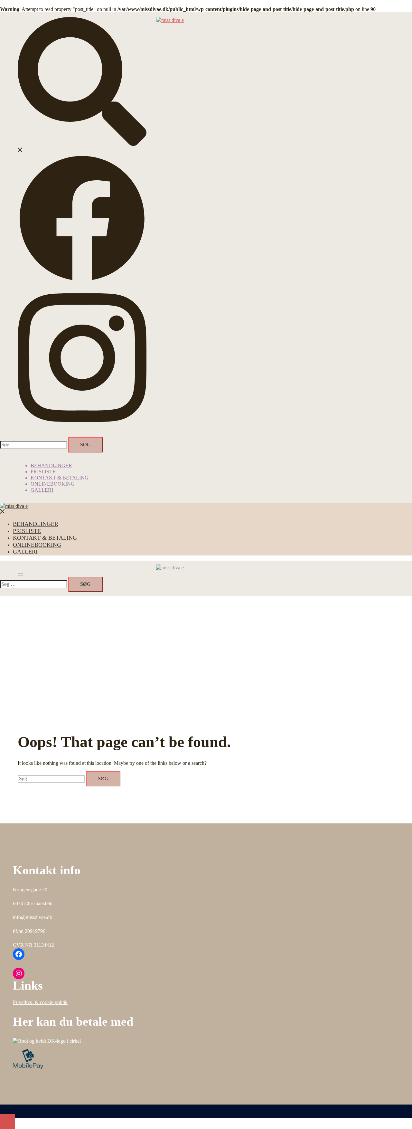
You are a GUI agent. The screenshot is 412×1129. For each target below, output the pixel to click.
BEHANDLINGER (51, 465)
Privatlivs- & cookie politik (40, 1002)
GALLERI (42, 490)
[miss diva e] (170, 20)
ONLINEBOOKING (53, 484)
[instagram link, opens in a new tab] (82, 429)
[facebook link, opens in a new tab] (82, 281)
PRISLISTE (43, 471)
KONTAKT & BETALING (60, 477)
